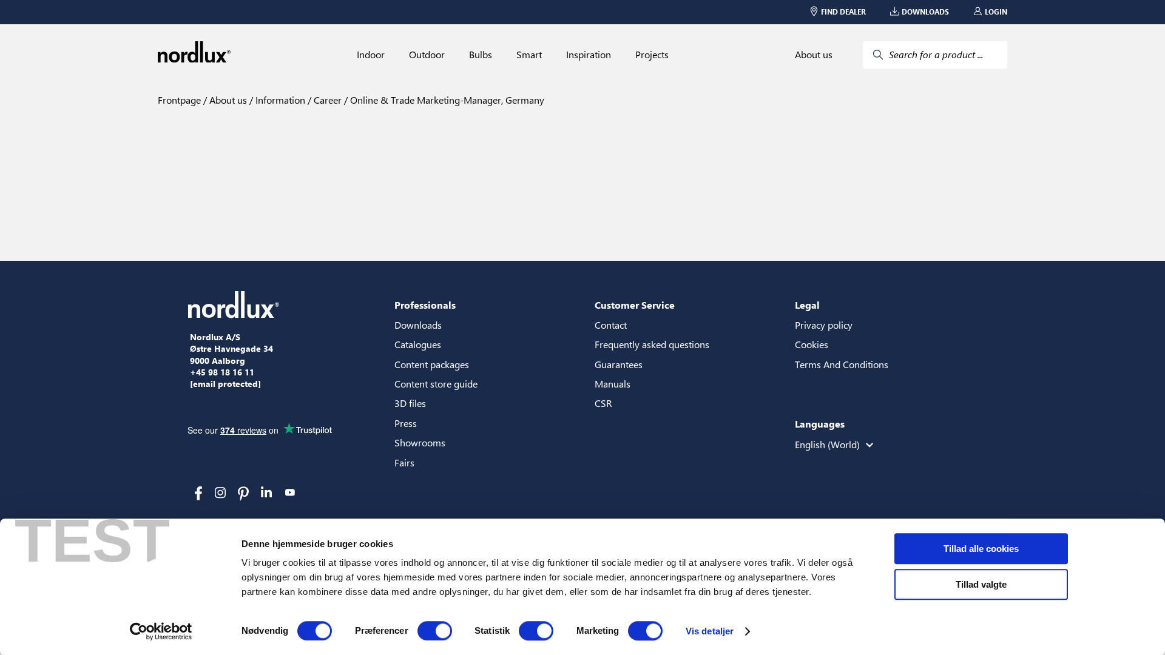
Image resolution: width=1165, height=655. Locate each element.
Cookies (811, 344)
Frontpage (179, 99)
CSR (603, 403)
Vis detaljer (710, 631)
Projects (652, 54)
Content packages (431, 364)
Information (279, 99)
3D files (410, 403)
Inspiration (588, 54)
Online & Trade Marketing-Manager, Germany (446, 99)
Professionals (425, 304)
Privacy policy (824, 324)
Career (326, 99)
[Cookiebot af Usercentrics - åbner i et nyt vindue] (161, 631)
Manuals (612, 383)
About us (813, 54)
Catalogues (417, 344)
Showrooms (419, 442)
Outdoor (427, 54)
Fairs (404, 462)
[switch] (434, 630)
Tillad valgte (981, 584)
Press (405, 423)
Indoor (371, 54)
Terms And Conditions (841, 364)
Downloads (418, 324)
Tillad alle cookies (981, 548)
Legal (807, 304)
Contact (611, 324)
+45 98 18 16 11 (222, 372)
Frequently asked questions (652, 344)
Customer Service (635, 304)
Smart (529, 54)
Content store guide (436, 383)
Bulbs (480, 54)
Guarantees (619, 364)
